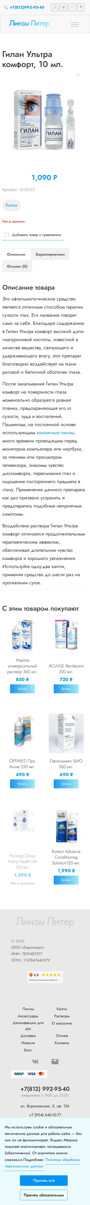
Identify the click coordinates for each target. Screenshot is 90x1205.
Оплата (62, 1035)
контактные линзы (55, 432)
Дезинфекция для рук (28, 1025)
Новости (28, 1043)
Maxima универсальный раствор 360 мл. (22, 666)
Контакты (62, 1043)
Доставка (28, 1035)
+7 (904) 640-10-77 (45, 1115)
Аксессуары (28, 1016)
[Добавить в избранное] (78, 75)
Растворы (62, 1016)
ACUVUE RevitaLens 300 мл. (66, 669)
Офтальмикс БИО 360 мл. (66, 764)
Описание (16, 254)
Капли (11, 205)
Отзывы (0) (17, 266)
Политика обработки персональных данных (42, 1163)
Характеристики (50, 254)
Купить (22, 688)
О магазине (62, 1023)
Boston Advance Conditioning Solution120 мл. (66, 857)
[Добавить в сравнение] (19, 623)
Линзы (28, 1009)
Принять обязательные (44, 1195)
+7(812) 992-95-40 (45, 1089)
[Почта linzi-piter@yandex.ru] (55, 1061)
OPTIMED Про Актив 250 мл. (22, 764)
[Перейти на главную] (36, 24)
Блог (28, 1050)
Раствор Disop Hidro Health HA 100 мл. (22, 861)
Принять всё (44, 1180)
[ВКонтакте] (35, 1061)
